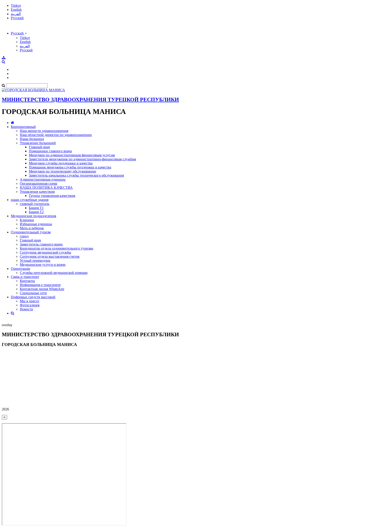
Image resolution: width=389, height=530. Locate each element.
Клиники (27, 220)
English (16, 9)
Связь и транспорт (25, 277)
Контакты (27, 281)
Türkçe (16, 5)
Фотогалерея (29, 305)
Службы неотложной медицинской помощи (54, 273)
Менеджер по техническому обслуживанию (62, 171)
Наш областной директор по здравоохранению (56, 135)
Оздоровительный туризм (31, 232)
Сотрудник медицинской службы (45, 252)
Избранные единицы (36, 224)
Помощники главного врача (50, 151)
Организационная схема (38, 183)
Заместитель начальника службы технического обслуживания (76, 175)
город (24, 236)
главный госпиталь (34, 204)
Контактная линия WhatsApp (42, 289)
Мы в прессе (29, 301)
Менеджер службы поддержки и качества (61, 163)
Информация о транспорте (40, 285)
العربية (16, 14)
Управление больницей (38, 143)
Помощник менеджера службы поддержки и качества (70, 167)
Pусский (17, 18)
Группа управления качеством (52, 196)
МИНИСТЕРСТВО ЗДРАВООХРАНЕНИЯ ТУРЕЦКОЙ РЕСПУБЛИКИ (90, 99)
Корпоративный (23, 127)
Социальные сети (33, 293)
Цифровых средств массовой (33, 297)
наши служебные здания (29, 200)
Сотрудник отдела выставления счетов (49, 256)
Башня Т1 (36, 208)
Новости (26, 309)
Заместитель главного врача (41, 244)
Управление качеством (37, 191)
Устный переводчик (35, 260)
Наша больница (32, 139)
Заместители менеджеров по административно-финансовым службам (82, 159)
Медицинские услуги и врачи (43, 264)
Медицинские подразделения (33, 216)
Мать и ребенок (32, 228)
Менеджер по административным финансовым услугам (72, 155)
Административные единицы (43, 179)
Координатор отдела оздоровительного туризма (56, 248)
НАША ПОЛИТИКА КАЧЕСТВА (46, 187)
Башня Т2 (36, 212)
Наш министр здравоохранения (44, 131)
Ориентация (20, 269)
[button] (19, 33)
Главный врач (39, 147)
